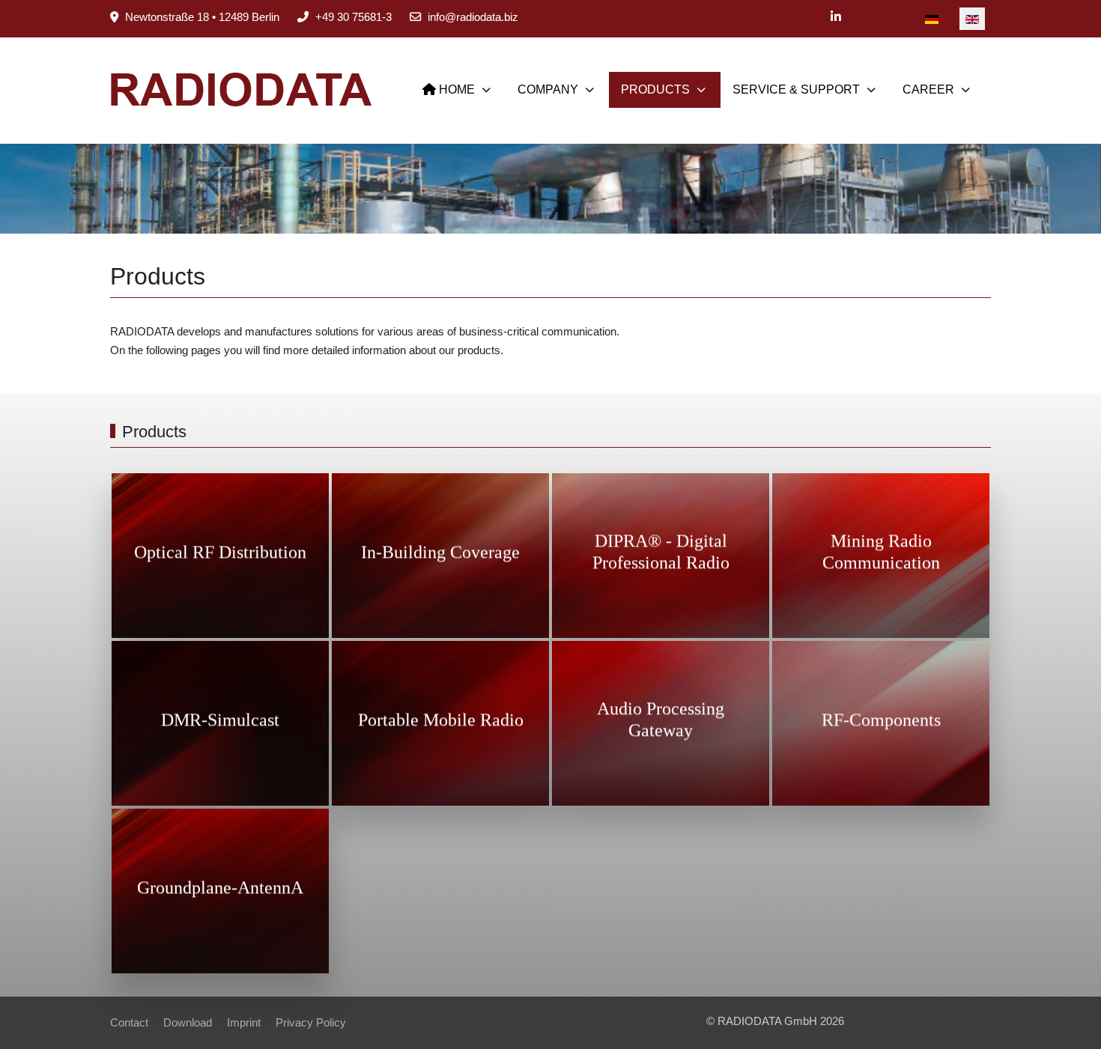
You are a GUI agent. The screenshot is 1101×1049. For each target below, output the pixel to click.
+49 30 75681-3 (353, 16)
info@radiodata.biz (473, 16)
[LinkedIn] (836, 16)
